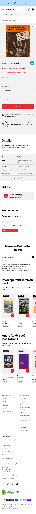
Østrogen (20, 375)
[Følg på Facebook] (3, 484)
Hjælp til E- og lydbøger (24, 403)
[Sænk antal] (4, 99)
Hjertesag (5, 405)
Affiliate (4, 402)
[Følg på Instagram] (8, 484)
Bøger (10, 268)
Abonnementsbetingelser (9, 441)
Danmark (15, 268)
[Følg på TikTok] (17, 484)
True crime (25, 270)
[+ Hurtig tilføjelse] (12, 315)
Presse (4, 408)
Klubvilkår (5, 455)
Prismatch (23, 412)
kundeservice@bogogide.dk (13, 475)
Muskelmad (5, 375)
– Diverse (14, 68)
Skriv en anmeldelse (10, 231)
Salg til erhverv (24, 421)
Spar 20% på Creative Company (18, 3)
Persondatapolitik (7, 458)
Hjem (3, 20)
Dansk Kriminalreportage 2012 (16, 72)
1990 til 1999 (6, 264)
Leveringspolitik (17, 508)
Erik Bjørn (6, 68)
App (21, 424)
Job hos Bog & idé (7, 411)
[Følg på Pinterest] (12, 484)
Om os (4, 399)
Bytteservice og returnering (25, 417)
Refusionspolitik (26, 507)
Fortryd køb (23, 430)
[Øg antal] (11, 99)
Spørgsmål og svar (25, 399)
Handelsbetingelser (8, 452)
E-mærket (5, 448)
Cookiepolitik (6, 445)
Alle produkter (15, 264)
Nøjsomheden (21, 320)
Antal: (3, 95)
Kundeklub (23, 427)
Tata (3, 320)
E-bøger (19, 270)
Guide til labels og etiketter (25, 408)
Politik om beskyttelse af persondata (11, 507)
